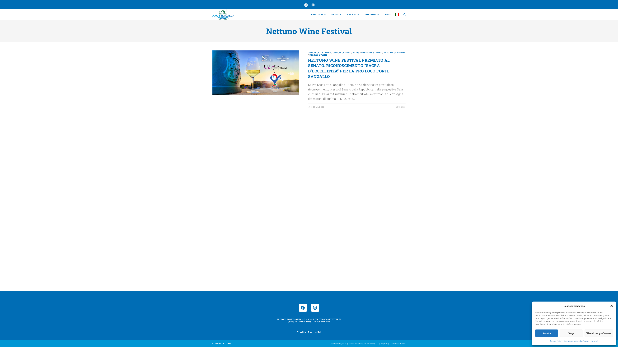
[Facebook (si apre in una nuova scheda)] (305, 5)
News (356, 52)
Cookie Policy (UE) (338, 343)
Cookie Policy (556, 341)
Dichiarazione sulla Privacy (576, 341)
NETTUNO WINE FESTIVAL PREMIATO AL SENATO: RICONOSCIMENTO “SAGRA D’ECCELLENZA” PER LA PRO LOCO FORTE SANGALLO (349, 68)
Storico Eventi (318, 54)
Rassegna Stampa (371, 52)
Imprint (594, 341)
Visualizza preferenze (598, 333)
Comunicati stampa (319, 52)
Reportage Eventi (394, 52)
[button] (611, 305)
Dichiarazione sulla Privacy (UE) (363, 343)
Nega (571, 333)
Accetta (546, 333)
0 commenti (317, 107)
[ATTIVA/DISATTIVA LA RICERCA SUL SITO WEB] (404, 14)
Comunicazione (342, 52)
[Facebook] (303, 308)
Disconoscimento (398, 343)
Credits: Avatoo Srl (309, 332)
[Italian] (397, 14)
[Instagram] (315, 308)
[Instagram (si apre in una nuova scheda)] (312, 5)
